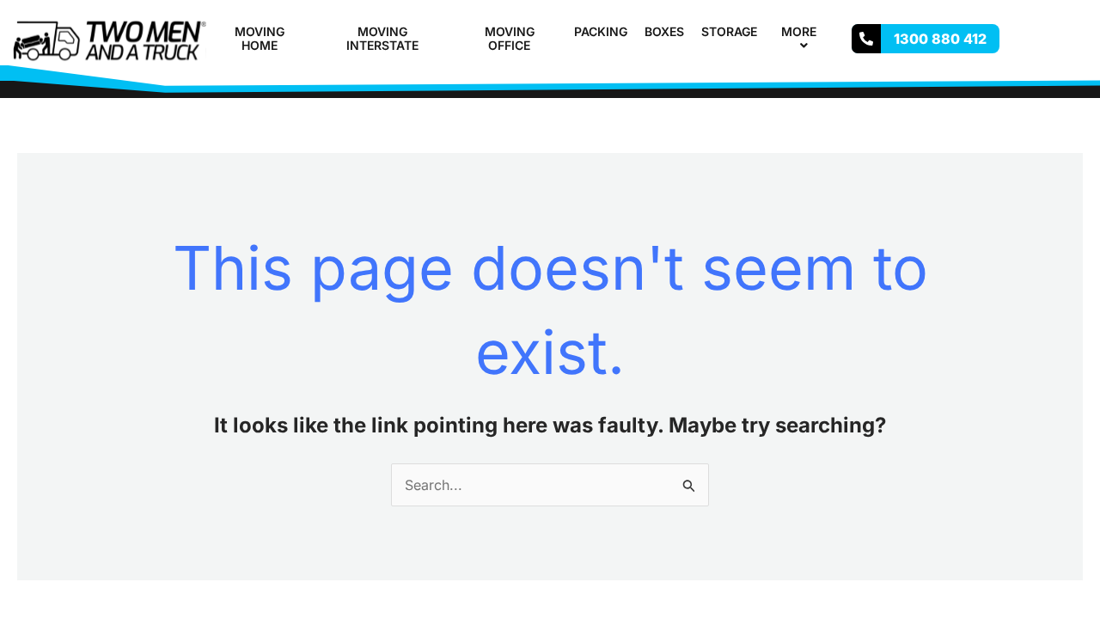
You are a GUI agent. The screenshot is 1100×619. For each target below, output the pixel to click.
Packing (600, 31)
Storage (729, 31)
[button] (823, 31)
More (798, 31)
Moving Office (510, 38)
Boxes (664, 31)
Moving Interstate (382, 38)
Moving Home (259, 38)
